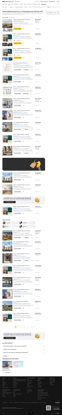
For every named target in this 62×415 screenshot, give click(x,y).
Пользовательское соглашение (25, 402)
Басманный (15, 384)
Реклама (10, 402)
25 (31, 326)
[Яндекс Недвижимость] (8, 1)
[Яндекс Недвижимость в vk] (56, 402)
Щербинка (39, 379)
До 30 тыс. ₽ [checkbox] (6, 165)
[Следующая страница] (34, 326)
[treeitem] (4, 4)
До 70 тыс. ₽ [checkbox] (18, 165)
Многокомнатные (52, 380)
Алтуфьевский (15, 383)
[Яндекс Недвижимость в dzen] (57, 402)
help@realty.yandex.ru (20, 408)
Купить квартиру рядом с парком (43, 392)
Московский (39, 383)
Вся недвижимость (5, 402)
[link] (58, 1)
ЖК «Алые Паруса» (16, 187)
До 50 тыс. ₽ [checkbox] (12, 165)
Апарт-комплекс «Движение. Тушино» (19, 148)
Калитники (4, 383)
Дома (14, 392)
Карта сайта (44, 402)
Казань (28, 384)
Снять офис (39, 396)
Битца (3, 379)
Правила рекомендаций (34, 402)
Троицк (39, 384)
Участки (14, 391)
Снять (28, 392)
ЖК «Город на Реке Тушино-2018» (18, 124)
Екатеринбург (29, 383)
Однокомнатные (52, 379)
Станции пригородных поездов (7, 392)
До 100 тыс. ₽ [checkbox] (24, 165)
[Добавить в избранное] (23, 29)
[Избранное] (36, 1)
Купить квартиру (40, 391)
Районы (3, 395)
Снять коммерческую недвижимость (43, 395)
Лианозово (4, 384)
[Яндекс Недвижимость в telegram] (59, 402)
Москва (28, 379)
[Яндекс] (58, 413)
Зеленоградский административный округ (19, 380)
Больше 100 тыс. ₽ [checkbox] (7, 168)
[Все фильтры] (3, 7)
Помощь (40, 402)
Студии (51, 383)
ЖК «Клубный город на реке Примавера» (19, 36)
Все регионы (4, 396)
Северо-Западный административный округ (19, 379)
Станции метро (4, 391)
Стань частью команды (16, 402)
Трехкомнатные (52, 384)
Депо (3, 380)
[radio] (17, 327)
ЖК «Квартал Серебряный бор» (18, 175)
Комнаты (14, 395)
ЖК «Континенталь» (16, 21)
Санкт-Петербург (29, 380)
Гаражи (14, 396)
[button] (38, 1)
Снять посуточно (29, 391)
